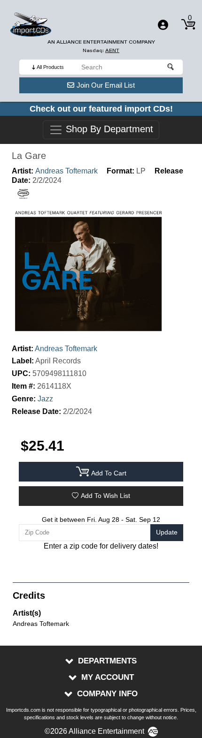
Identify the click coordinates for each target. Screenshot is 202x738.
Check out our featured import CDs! (101, 108)
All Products (50, 67)
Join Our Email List (106, 85)
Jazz (45, 399)
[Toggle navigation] (163, 25)
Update (167, 532)
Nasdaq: (101, 50)
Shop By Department (108, 129)
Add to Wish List (105, 495)
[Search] (171, 67)
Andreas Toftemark (66, 171)
